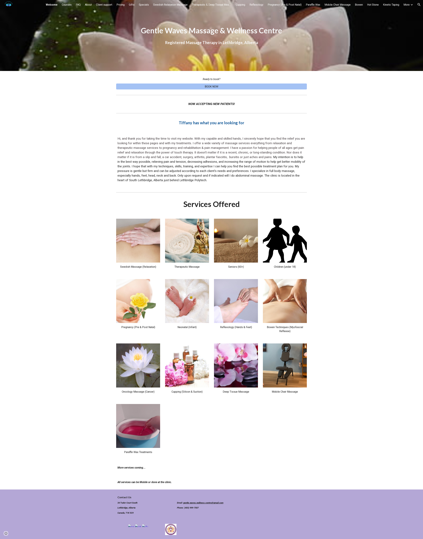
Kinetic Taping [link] (391, 4)
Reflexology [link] (256, 4)
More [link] (407, 4)
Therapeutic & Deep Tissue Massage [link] (211, 4)
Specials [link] (144, 4)
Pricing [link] (120, 4)
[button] (419, 5)
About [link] (88, 4)
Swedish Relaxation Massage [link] (170, 4)
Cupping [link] (240, 4)
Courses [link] (67, 4)
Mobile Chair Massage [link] (338, 4)
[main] (211, 35)
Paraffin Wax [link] (313, 4)
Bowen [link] (359, 4)
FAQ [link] (78, 4)
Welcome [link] (52, 4)
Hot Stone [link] (373, 4)
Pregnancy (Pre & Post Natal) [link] (285, 4)
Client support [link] (104, 4)
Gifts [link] (132, 4)
